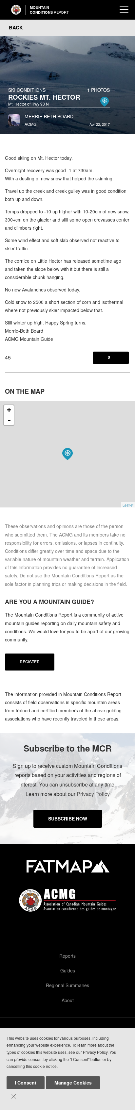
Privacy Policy (93, 794)
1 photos (98, 90)
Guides (67, 970)
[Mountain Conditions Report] (16, 10)
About (68, 1000)
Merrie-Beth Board (49, 116)
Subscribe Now (67, 818)
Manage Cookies (73, 1082)
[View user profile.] (14, 118)
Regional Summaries (67, 985)
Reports (67, 956)
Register (30, 662)
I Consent (25, 1082)
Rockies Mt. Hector (44, 97)
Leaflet (128, 504)
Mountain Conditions (49, 10)
